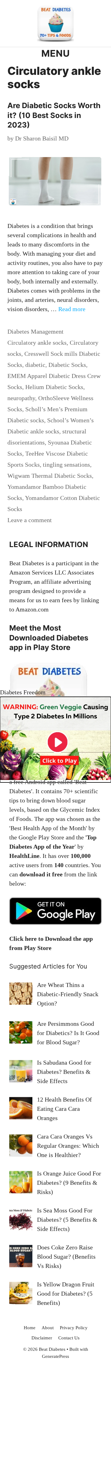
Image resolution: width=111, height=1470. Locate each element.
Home (29, 1327)
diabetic (35, 364)
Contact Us (69, 1337)
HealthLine (24, 855)
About (48, 1327)
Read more (71, 309)
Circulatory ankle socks (37, 342)
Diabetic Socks (67, 364)
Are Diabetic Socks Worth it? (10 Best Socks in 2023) (54, 115)
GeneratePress (55, 1356)
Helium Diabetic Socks (54, 387)
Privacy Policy (74, 1327)
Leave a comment (29, 520)
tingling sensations (66, 464)
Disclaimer (41, 1337)
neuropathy (21, 398)
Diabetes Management (35, 331)
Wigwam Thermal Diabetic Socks (49, 475)
